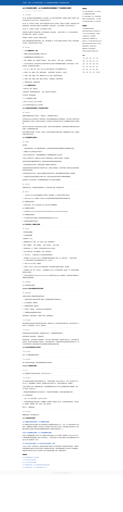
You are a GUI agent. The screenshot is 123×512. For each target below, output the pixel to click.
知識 (90, 72)
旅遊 (97, 63)
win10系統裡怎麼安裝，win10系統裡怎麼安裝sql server (34, 467)
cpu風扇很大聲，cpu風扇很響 (88, 36)
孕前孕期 (98, 72)
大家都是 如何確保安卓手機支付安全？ (90, 51)
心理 (87, 61)
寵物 (97, 66)
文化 (94, 58)
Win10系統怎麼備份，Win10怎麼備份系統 (91, 16)
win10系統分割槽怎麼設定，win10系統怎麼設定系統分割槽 (95, 11)
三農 (90, 69)
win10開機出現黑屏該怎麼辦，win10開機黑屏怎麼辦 (35, 421)
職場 (90, 66)
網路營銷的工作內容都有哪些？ (89, 48)
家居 (90, 63)
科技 (97, 58)
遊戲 (84, 63)
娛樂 (29, 2)
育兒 (84, 66)
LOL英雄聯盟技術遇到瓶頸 (88, 28)
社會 (84, 58)
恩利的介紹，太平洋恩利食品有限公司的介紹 (92, 41)
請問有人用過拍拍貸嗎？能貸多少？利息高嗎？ (92, 43)
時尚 (94, 61)
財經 (94, 63)
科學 (87, 66)
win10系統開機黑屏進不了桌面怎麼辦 (30, 457)
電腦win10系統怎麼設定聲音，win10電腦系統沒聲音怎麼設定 (95, 18)
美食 (87, 63)
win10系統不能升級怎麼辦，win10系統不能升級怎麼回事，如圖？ (39, 443)
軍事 (84, 72)
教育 (87, 58)
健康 (90, 58)
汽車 (97, 61)
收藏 (87, 69)
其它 (94, 72)
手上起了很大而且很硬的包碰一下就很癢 (91, 33)
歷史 (94, 66)
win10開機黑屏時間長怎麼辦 (88, 13)
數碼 (90, 61)
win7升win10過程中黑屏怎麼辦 (29, 462)
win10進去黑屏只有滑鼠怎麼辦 (29, 459)
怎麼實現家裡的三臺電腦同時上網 (89, 38)
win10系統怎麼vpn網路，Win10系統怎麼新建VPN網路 (94, 21)
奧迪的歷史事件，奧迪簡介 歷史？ (89, 46)
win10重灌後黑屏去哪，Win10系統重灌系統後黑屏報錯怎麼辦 (36, 464)
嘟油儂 (24, 2)
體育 (84, 69)
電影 (87, 72)
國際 (97, 69)
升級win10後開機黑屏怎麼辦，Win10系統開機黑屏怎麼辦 (36, 432)
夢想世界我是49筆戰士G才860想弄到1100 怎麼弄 (93, 31)
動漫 (94, 69)
